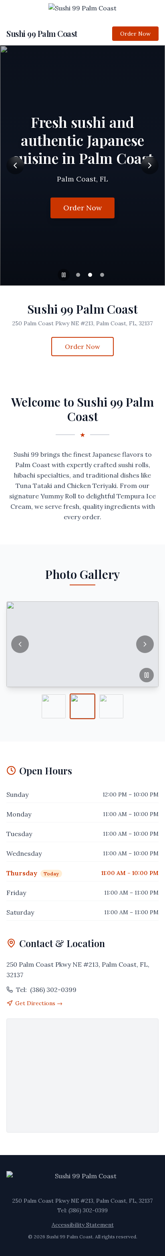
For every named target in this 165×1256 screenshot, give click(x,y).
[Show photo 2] (82, 706)
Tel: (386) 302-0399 (82, 1210)
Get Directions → (38, 1003)
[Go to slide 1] (78, 275)
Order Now (135, 33)
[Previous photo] (20, 644)
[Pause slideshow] (64, 275)
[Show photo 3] (111, 706)
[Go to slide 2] (90, 275)
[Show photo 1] (53, 706)
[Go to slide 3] (102, 275)
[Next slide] (150, 165)
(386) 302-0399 (46, 990)
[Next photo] (145, 644)
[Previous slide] (15, 165)
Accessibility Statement (83, 1224)
